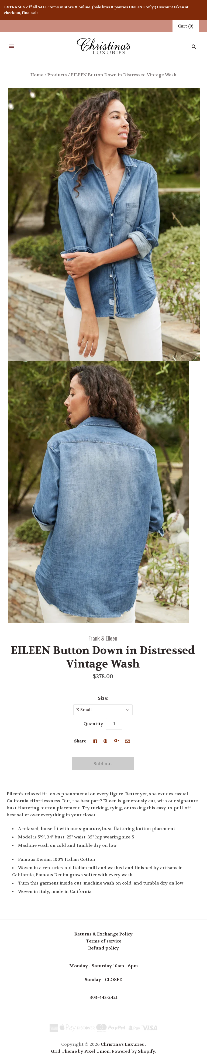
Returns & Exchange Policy (103, 934)
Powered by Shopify (133, 1051)
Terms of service (103, 941)
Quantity (93, 724)
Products (57, 75)
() (186, 26)
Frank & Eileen (102, 638)
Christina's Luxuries (122, 1044)
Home (36, 75)
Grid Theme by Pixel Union (80, 1051)
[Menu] (11, 46)
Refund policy (103, 948)
